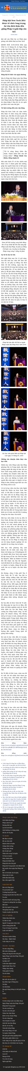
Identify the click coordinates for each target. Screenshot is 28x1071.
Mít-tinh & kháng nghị (9, 951)
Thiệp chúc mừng (7, 968)
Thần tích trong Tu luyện (10, 853)
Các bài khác (6, 987)
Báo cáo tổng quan (8, 887)
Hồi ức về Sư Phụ (7, 1026)
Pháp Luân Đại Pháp (9, 817)
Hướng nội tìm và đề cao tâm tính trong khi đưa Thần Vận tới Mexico (15, 793)
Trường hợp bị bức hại (9, 892)
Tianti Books (22, 1)
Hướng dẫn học (7, 825)
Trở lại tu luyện (7, 856)
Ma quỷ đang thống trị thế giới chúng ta (13, 990)
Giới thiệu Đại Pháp (8, 820)
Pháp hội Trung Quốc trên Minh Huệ (13, 866)
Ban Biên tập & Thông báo (10, 982)
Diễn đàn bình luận (8, 877)
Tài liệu (4, 984)
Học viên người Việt (8, 880)
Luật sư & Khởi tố (7, 930)
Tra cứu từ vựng (7, 1059)
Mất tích (5, 905)
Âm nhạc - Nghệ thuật (9, 939)
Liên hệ (4, 1049)
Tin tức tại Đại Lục (8, 1008)
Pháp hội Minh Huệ (8, 861)
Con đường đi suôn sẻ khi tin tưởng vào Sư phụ (15, 768)
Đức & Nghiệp (7, 915)
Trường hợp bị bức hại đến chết (12, 895)
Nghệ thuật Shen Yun (8, 966)
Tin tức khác (6, 973)
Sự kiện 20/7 (6, 961)
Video (4, 994)
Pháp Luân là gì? (7, 823)
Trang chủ (5, 15)
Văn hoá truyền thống (9, 936)
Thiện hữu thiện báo (8, 918)
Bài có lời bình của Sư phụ (10, 873)
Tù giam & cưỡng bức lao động (11, 902)
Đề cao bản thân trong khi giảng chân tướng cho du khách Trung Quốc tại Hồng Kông (14, 777)
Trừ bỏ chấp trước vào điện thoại (12, 1001)
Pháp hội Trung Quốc (8, 1006)
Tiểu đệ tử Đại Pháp (8, 1028)
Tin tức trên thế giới (8, 1011)
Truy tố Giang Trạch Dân (10, 928)
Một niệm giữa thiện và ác (10, 1038)
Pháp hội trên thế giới (9, 863)
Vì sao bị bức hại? (7, 890)
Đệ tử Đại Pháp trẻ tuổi (9, 1030)
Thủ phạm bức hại (8, 910)
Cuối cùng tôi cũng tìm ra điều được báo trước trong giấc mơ (14, 764)
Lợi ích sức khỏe (7, 828)
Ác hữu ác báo (6, 920)
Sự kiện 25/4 (6, 958)
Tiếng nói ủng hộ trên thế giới (11, 953)
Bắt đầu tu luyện (7, 838)
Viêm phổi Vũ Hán (8, 971)
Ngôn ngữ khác (7, 1061)
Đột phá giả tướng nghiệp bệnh (12, 1035)
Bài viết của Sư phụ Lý (9, 979)
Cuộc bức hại (7, 884)
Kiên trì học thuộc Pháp (9, 1016)
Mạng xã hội (6, 1056)
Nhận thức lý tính (7, 875)
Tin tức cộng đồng (7, 948)
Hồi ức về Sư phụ (7, 832)
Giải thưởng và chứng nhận (10, 830)
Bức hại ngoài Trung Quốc (10, 907)
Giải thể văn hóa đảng (9, 1023)
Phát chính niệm (7, 858)
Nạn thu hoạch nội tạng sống (11, 900)
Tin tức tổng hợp (7, 1018)
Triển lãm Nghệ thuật (9, 963)
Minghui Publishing (15, 1)
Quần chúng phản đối (9, 925)
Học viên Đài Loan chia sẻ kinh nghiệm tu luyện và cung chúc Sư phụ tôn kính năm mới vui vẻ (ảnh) (15, 799)
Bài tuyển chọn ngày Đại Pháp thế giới (12, 869)
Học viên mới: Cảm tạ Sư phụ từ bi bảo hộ (14, 782)
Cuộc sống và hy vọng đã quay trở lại (13, 1040)
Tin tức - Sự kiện (8, 946)
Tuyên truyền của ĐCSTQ (10, 912)
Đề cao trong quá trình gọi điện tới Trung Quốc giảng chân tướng (14, 809)
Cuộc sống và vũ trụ (8, 941)
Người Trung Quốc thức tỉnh (11, 923)
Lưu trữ (4, 1054)
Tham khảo (6, 976)
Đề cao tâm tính (7, 841)
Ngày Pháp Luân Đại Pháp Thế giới (13, 956)
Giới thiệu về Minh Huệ (9, 1051)
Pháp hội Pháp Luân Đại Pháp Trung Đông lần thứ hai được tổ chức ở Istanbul (14, 787)
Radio (4, 998)
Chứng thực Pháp (7, 848)
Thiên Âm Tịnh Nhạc (8, 1013)
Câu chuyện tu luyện (8, 1021)
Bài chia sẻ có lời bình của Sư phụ (12, 1043)
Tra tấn (4, 897)
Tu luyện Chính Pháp (8, 1033)
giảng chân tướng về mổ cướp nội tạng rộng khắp (14, 772)
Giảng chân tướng (7, 846)
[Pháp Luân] (7, 7)
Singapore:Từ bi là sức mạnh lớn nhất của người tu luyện (14, 804)
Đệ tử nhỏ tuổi (6, 851)
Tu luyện (11, 15)
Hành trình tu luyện (8, 843)
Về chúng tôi (6, 1046)
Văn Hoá (5, 934)
